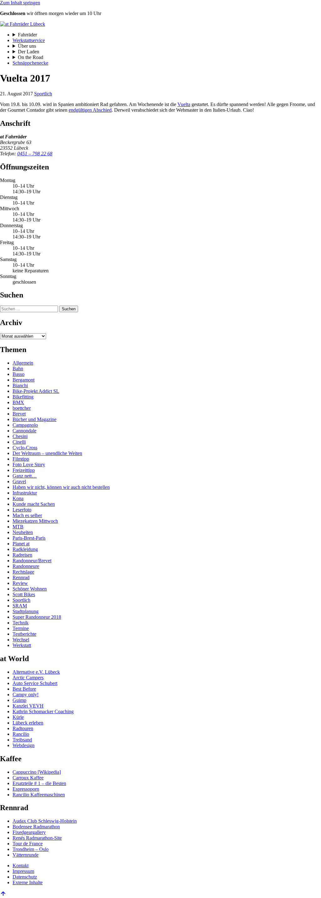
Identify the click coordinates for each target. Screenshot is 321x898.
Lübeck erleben (28, 722)
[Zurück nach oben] (3, 895)
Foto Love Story (29, 464)
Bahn (18, 368)
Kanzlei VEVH (28, 705)
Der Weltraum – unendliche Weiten (47, 453)
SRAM (20, 605)
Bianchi (20, 385)
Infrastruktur (25, 492)
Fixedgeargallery (29, 832)
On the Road (30, 57)
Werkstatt (22, 645)
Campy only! (26, 694)
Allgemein (23, 363)
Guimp (19, 700)
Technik (21, 622)
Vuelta (183, 104)
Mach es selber (27, 515)
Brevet (19, 413)
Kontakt (21, 865)
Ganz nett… (25, 475)
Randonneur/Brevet (32, 560)
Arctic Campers (28, 677)
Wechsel (21, 639)
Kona (18, 498)
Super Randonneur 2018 (37, 617)
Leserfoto (22, 509)
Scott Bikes (24, 594)
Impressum (23, 871)
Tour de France (28, 843)
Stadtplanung (26, 611)
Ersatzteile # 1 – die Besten (39, 783)
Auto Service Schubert (35, 683)
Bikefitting (23, 396)
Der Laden (28, 51)
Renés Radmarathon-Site (37, 838)
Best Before (24, 689)
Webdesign (23, 745)
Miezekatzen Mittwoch (35, 521)
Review (20, 583)
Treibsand (22, 739)
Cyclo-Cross (25, 447)
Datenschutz (25, 876)
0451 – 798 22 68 (34, 153)
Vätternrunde (26, 855)
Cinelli (19, 442)
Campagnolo (25, 425)
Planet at (21, 543)
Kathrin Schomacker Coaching (43, 711)
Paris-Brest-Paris (29, 538)
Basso (18, 374)
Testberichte (24, 634)
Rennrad (21, 577)
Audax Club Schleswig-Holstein (45, 821)
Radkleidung (25, 549)
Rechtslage (23, 572)
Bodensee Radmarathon (36, 826)
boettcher (22, 408)
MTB (18, 526)
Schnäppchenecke (30, 63)
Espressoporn (26, 789)
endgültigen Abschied (90, 110)
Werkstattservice (29, 40)
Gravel (19, 481)
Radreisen (22, 555)
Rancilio (21, 734)
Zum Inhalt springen (20, 2)
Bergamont (23, 379)
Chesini (20, 436)
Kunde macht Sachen (34, 504)
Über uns (27, 46)
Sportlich (43, 93)
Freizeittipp (24, 470)
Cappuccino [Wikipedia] (37, 772)
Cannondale (24, 430)
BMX (18, 402)
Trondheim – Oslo (31, 849)
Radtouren (23, 728)
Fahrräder (27, 34)
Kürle (18, 717)
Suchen (69, 309)
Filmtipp (21, 459)
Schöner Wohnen (30, 588)
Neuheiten (23, 532)
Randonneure (26, 566)
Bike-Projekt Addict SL (36, 391)
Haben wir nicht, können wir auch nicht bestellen (61, 487)
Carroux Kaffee (28, 777)
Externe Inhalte (28, 882)
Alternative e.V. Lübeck (36, 672)
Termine (21, 628)
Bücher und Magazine (34, 419)
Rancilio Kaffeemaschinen (39, 794)
